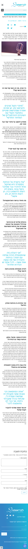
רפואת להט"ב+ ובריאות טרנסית (12, 14)
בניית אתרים (13, 541)
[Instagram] (7, 518)
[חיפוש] (2, 10)
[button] (2, 5)
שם (25, 468)
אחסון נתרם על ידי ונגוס (22, 541)
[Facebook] (13, 515)
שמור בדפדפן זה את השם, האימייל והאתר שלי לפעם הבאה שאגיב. (15, 488)
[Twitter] (7, 515)
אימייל (25, 474)
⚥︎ (1, 548)
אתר (26, 480)
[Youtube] (10, 515)
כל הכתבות (22, 14)
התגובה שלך (23, 458)
